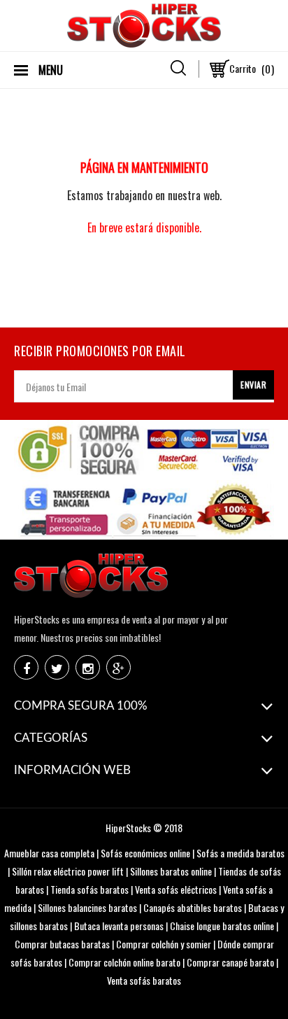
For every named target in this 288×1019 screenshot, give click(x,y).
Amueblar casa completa (49, 852)
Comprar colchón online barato (124, 962)
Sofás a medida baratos (240, 852)
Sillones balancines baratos (87, 907)
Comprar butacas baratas (62, 943)
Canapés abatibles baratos (192, 907)
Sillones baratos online (171, 871)
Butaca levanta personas (119, 925)
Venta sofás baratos (144, 980)
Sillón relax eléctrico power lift (68, 871)
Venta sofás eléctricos (176, 889)
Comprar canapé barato (230, 962)
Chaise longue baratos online (222, 925)
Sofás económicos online (145, 852)
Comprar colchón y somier (163, 943)
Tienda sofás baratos (89, 889)
